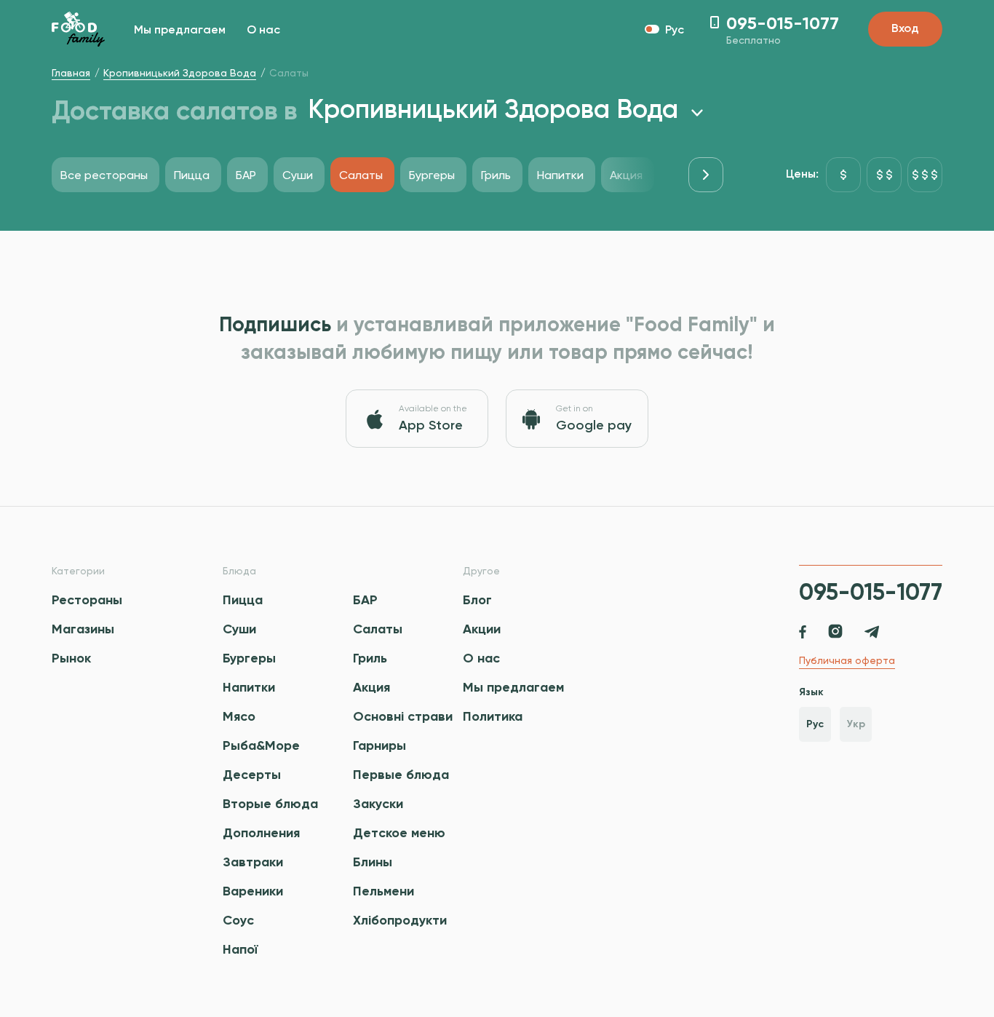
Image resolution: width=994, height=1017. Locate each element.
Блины (372, 862)
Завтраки (253, 862)
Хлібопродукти (400, 920)
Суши (239, 629)
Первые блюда (401, 775)
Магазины (83, 629)
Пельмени (383, 891)
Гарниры (379, 745)
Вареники (253, 891)
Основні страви (403, 716)
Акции (482, 629)
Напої (240, 949)
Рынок (71, 658)
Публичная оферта (847, 660)
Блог (477, 600)
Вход (905, 29)
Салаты (377, 629)
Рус (815, 724)
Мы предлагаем (180, 30)
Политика (492, 716)
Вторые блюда (270, 804)
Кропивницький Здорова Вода (179, 73)
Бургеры (249, 658)
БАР (365, 600)
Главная (71, 73)
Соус (238, 920)
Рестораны (87, 600)
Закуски (378, 804)
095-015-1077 (870, 592)
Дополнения (261, 833)
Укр (856, 724)
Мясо (239, 716)
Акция (371, 687)
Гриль (370, 658)
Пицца (243, 600)
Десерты (252, 775)
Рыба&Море (261, 745)
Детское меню (399, 833)
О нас (263, 30)
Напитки (249, 687)
